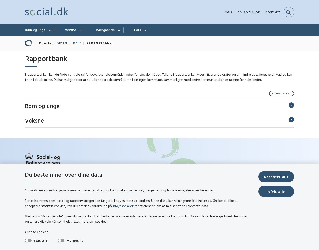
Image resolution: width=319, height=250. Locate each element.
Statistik (40, 240)
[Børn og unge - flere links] (50, 30)
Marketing (75, 240)
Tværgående (105, 30)
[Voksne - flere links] (80, 30)
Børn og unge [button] (42, 105)
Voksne (70, 30)
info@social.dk (123, 206)
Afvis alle (276, 191)
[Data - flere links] (145, 30)
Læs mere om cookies (90, 221)
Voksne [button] (34, 120)
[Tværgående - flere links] (119, 30)
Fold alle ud (283, 93)
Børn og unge (35, 30)
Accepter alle (276, 177)
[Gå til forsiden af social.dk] (46, 12)
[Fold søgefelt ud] (289, 12)
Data (137, 30)
